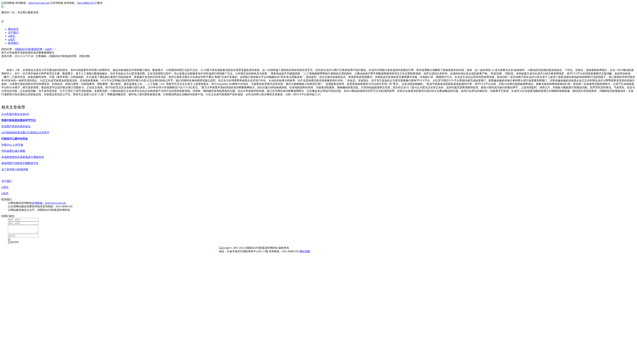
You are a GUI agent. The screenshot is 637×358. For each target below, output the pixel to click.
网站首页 (13, 29)
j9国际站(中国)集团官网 (28, 49)
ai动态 (11, 39)
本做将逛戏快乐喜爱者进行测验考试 (22, 157)
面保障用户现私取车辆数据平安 (19, 163)
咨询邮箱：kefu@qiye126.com (49, 203)
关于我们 (13, 32)
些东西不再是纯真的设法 (16, 126)
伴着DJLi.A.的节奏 (12, 144)
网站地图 (304, 251)
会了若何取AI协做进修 (14, 169)
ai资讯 (11, 36)
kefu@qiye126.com (39, 2)
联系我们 (13, 43)
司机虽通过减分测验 (13, 150)
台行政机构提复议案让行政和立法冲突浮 (25, 132)
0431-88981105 (85, 2)
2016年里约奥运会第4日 (15, 114)
